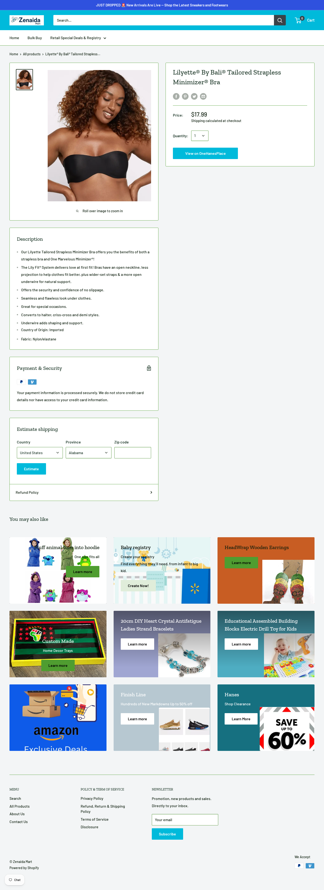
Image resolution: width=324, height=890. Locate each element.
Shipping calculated (206, 120)
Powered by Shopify (24, 868)
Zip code (121, 442)
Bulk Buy (35, 37)
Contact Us (18, 821)
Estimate (31, 468)
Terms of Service (95, 819)
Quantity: (180, 135)
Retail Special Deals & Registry (75, 37)
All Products (19, 806)
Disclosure (89, 826)
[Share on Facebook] (176, 96)
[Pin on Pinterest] (185, 96)
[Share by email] (203, 96)
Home (14, 37)
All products (32, 54)
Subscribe (167, 834)
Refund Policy (27, 492)
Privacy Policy (92, 798)
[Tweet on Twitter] (194, 96)
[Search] (280, 20)
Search (15, 798)
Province (73, 442)
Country (23, 442)
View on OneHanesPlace (162, 9)
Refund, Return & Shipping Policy (103, 809)
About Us (17, 813)
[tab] (84, 334)
